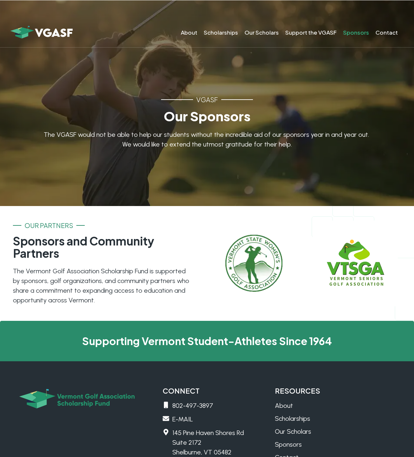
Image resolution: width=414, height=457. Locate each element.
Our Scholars (262, 32)
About (189, 32)
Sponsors (356, 32)
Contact (387, 32)
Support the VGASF (311, 32)
